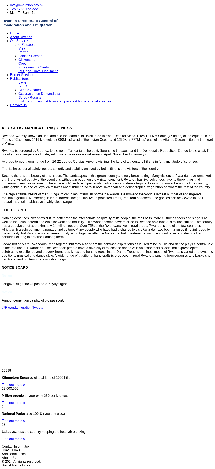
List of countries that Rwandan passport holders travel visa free (64, 101)
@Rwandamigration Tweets (22, 307)
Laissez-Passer (30, 56)
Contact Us (18, 105)
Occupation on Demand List (39, 93)
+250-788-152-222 (24, 9)
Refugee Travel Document (38, 71)
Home (14, 33)
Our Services (19, 41)
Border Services (22, 75)
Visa (21, 48)
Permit (23, 52)
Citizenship (26, 59)
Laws (22, 82)
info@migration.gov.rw (26, 5)
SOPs (22, 86)
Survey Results (29, 97)
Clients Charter (29, 90)
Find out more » (13, 385)
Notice (7, 275)
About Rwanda (21, 37)
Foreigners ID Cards (33, 67)
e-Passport (26, 44)
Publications (19, 78)
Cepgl (23, 63)
